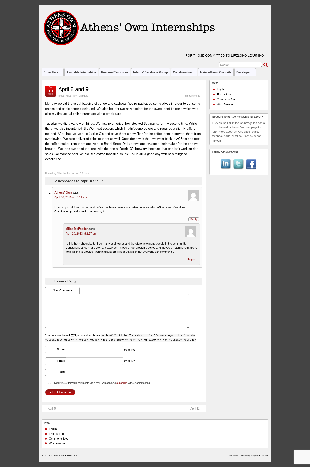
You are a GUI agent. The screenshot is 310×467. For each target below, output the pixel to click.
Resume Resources (114, 72)
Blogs (61, 95)
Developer (243, 72)
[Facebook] (251, 164)
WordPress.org (226, 104)
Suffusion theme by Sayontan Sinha (248, 455)
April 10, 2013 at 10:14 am (70, 197)
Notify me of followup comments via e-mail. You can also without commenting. (102, 383)
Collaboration (182, 72)
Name (61, 349)
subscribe (121, 383)
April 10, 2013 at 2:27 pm (81, 233)
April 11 (195, 408)
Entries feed (224, 94)
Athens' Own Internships (63, 455)
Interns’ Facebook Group (150, 72)
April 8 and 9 (73, 89)
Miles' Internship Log (77, 95)
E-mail (61, 360)
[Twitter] (238, 164)
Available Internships (81, 72)
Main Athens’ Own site (215, 72)
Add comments (192, 95)
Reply (193, 219)
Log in (221, 89)
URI (62, 372)
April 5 (52, 408)
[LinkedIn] (225, 164)
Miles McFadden (66, 173)
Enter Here (51, 72)
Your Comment (62, 290)
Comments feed (226, 99)
